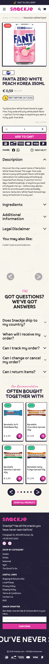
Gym (5, 564)
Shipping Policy (9, 589)
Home (5, 18)
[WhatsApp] (18, 150)
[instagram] (4, 543)
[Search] (39, 9)
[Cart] (44, 9)
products (16, 18)
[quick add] (19, 436)
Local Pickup (8, 582)
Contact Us (8, 596)
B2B (5, 600)
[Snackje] (21, 9)
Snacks (6, 553)
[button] (11, 492)
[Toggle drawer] (4, 9)
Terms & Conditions (12, 593)
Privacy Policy (9, 586)
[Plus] (42, 129)
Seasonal (7, 561)
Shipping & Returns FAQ (13, 578)
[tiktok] (10, 543)
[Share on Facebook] (13, 150)
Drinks (5, 557)
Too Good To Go (10, 568)
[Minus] (7, 129)
